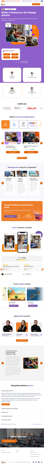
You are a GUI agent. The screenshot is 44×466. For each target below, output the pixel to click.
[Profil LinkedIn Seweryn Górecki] (41, 339)
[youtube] (37, 1)
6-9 (6, 54)
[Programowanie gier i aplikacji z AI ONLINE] (13, 143)
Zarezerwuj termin (11, 216)
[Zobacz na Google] (2, 274)
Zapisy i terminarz (6, 408)
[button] (1, 271)
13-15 (7, 57)
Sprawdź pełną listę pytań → (38, 428)
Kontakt (2, 454)
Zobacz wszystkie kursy (22, 157)
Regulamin (32, 454)
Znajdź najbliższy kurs (8, 445)
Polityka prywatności (33, 456)
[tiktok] (39, 1)
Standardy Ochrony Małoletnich (35, 458)
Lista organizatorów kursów (34, 460)
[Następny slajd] (41, 143)
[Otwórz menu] (42, 4)
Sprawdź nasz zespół (22, 344)
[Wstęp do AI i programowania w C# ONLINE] (31, 143)
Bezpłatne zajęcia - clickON (6, 456)
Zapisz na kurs (35, 4)
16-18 (15, 57)
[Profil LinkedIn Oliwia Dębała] (27, 339)
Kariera (17, 456)
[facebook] (34, 1)
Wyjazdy (17, 454)
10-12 (15, 54)
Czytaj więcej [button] (26, 270)
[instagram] (35, 1)
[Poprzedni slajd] (2, 143)
